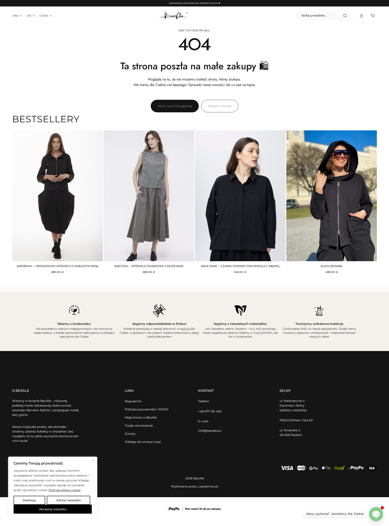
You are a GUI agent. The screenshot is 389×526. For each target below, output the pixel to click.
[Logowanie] (361, 15)
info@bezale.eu (209, 431)
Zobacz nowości (220, 106)
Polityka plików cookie (64, 490)
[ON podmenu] (34, 16)
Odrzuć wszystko (68, 500)
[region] (52, 487)
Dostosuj (29, 500)
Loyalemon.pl (208, 486)
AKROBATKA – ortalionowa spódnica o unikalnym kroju (57, 266)
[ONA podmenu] (21, 16)
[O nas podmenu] (50, 16)
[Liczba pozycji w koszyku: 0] (374, 15)
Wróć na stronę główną (174, 106)
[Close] (93, 460)
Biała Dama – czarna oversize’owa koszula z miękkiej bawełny (240, 266)
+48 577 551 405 (209, 411)
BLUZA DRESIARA (331, 266)
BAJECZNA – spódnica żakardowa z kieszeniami (148, 266)
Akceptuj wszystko (52, 509)
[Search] (345, 16)
